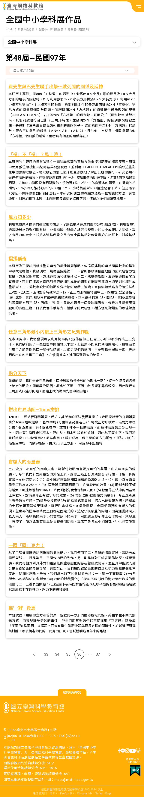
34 (57, 654)
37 (98, 654)
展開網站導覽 (72, 692)
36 (79, 654)
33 (46, 654)
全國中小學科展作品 (51, 29)
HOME (10, 29)
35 (68, 654)
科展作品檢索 (26, 29)
